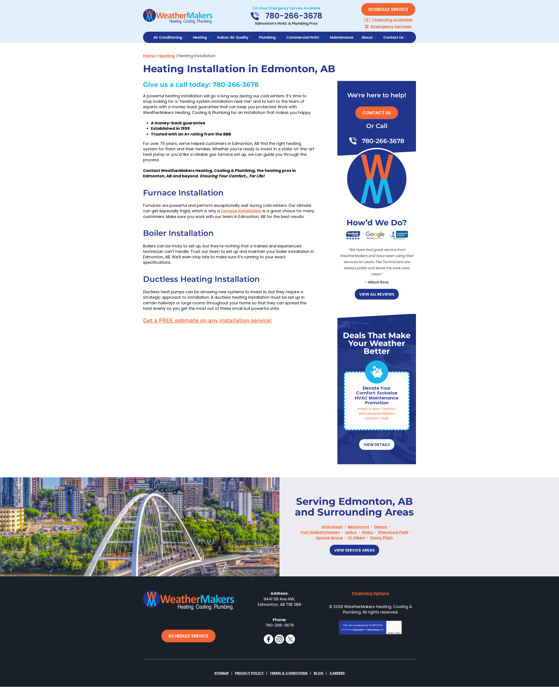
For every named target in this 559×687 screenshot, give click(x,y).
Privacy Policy (358, 629)
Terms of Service (373, 629)
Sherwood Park (393, 532)
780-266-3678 (235, 85)
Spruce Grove (329, 537)
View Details (377, 444)
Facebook (268, 639)
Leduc (351, 532)
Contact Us (376, 113)
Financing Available (392, 19)
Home (149, 55)
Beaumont (358, 526)
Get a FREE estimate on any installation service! (207, 320)
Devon (380, 526)
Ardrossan (332, 526)
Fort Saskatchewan (320, 532)
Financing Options (370, 593)
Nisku (367, 532)
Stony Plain (381, 537)
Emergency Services (391, 26)
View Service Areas (354, 550)
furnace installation (241, 211)
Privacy (391, 632)
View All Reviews (376, 294)
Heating (166, 55)
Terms (397, 632)
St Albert (356, 537)
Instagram (279, 639)
